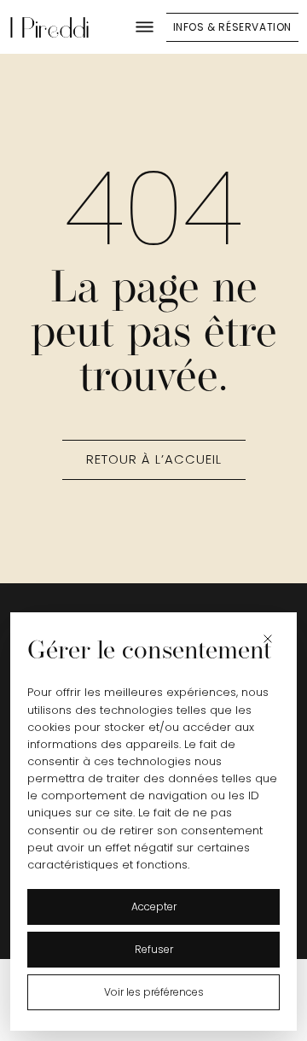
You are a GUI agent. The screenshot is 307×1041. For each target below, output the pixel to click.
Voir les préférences (154, 992)
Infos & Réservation (232, 27)
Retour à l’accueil (154, 459)
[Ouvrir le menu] (145, 27)
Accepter (154, 906)
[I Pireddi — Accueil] (49, 26)
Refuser (154, 949)
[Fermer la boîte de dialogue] (270, 638)
